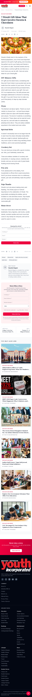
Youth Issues (4, 676)
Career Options (20, 613)
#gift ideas (4, 260)
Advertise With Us (5, 588)
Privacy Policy (4, 598)
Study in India (4, 613)
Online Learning (5, 618)
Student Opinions (5, 674)
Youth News (20, 654)
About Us (3, 586)
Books (18, 633)
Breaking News (20, 650)
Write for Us (4, 593)
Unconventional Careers (23, 616)
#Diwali (3, 257)
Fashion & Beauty (5, 650)
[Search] (26, 6)
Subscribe (21, 5)
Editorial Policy (4, 596)
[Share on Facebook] (6, 34)
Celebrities (19, 637)
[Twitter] (2, 579)
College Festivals (5, 682)
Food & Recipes (5, 661)
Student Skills (4, 622)
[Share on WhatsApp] (12, 34)
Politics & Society (21, 656)
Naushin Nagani (13, 268)
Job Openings (20, 618)
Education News (9, 9)
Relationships (4, 656)
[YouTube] (12, 579)
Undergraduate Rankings (7, 630)
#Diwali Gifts (10, 257)
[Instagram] (6, 579)
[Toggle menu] (29, 5)
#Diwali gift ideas (13, 260)
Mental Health (4, 654)
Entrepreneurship (21, 620)
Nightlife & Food (21, 644)
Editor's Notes (4, 685)
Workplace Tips (21, 622)
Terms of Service (5, 601)
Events (18, 642)
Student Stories (5, 678)
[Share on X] (9, 34)
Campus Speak (5, 680)
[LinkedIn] (9, 579)
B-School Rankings (5, 628)
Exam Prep (3, 620)
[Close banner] (30, 2)
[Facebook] (16, 579)
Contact (3, 591)
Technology (4, 663)
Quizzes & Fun (20, 639)
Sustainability (4, 665)
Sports (18, 635)
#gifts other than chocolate (21, 257)
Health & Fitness (5, 652)
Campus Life (4, 671)
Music (18, 630)
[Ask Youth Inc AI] (28, 693)
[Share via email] (17, 34)
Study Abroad (4, 616)
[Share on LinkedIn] (14, 34)
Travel (2, 659)
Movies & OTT (20, 628)
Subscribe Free (23, 1)
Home (2, 9)
